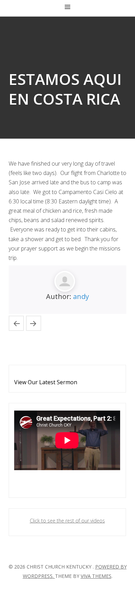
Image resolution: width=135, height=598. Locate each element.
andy (81, 296)
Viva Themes (96, 576)
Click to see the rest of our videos (67, 520)
